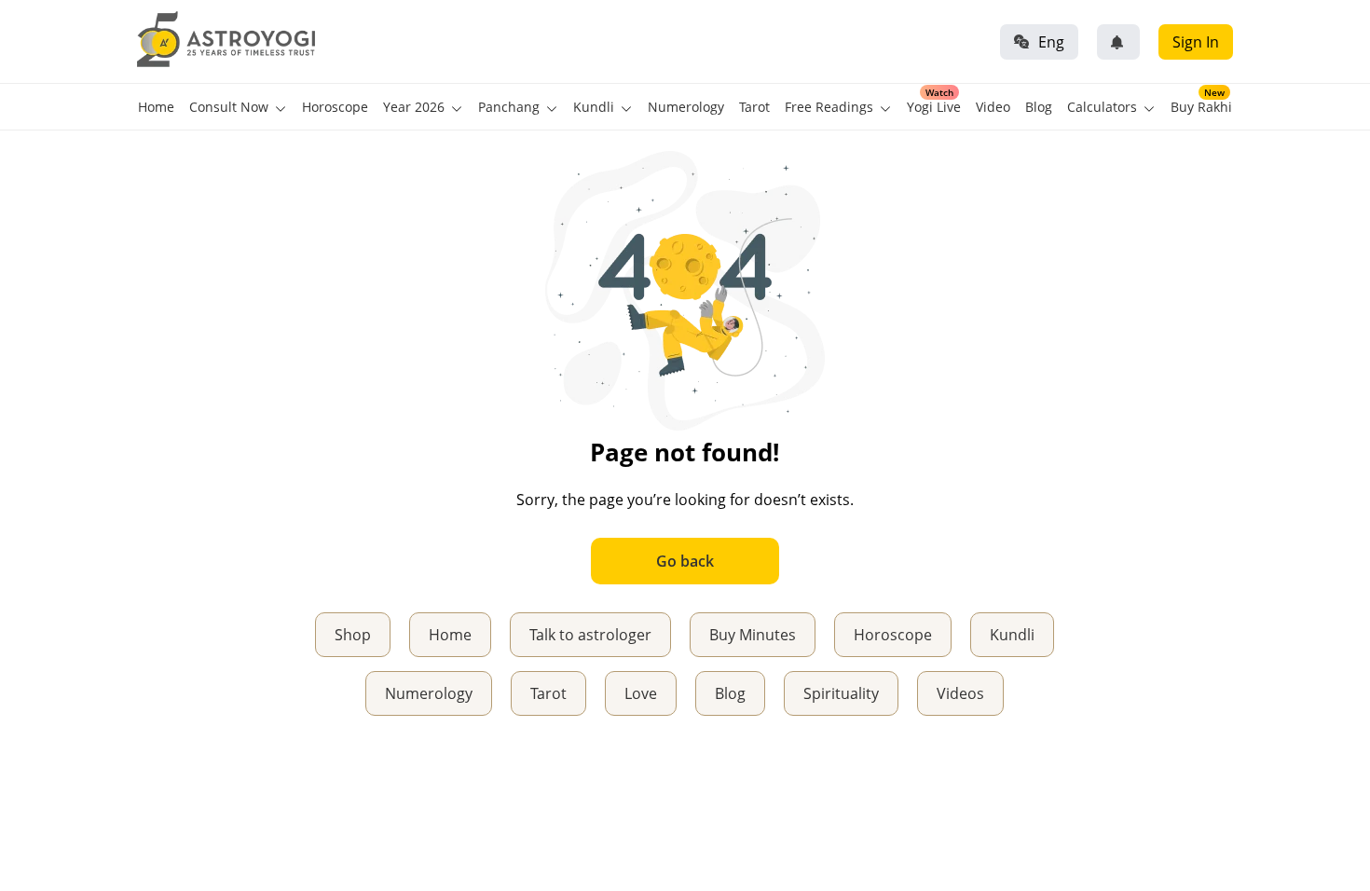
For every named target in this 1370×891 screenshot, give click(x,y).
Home (156, 107)
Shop (353, 634)
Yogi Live (934, 107)
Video (993, 107)
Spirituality (841, 693)
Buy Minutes (752, 634)
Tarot (754, 107)
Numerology (686, 107)
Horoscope (335, 107)
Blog (1038, 107)
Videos (960, 693)
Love (640, 693)
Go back (685, 561)
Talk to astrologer (590, 634)
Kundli (1012, 634)
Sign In (1195, 42)
